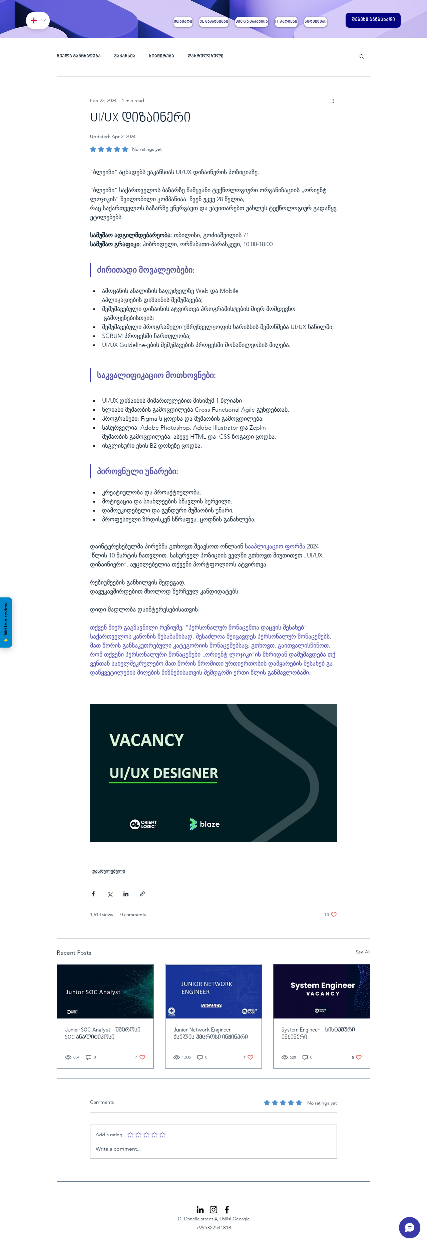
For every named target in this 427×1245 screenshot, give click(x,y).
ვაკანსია (124, 56)
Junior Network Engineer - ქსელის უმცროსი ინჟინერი (210, 1033)
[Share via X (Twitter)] (109, 894)
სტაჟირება (161, 56)
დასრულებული (205, 56)
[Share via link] (142, 894)
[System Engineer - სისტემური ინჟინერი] (322, 991)
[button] (362, 56)
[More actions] (333, 100)
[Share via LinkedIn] (126, 894)
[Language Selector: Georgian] (38, 20)
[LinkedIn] (200, 1210)
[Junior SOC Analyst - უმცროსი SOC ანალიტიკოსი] (105, 991)
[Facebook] (227, 1210)
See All (363, 952)
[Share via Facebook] (93, 894)
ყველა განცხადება (79, 56)
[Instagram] (213, 1210)
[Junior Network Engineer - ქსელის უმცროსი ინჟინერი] (213, 991)
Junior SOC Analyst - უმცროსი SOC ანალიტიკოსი (102, 1033)
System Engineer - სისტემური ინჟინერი (318, 1033)
